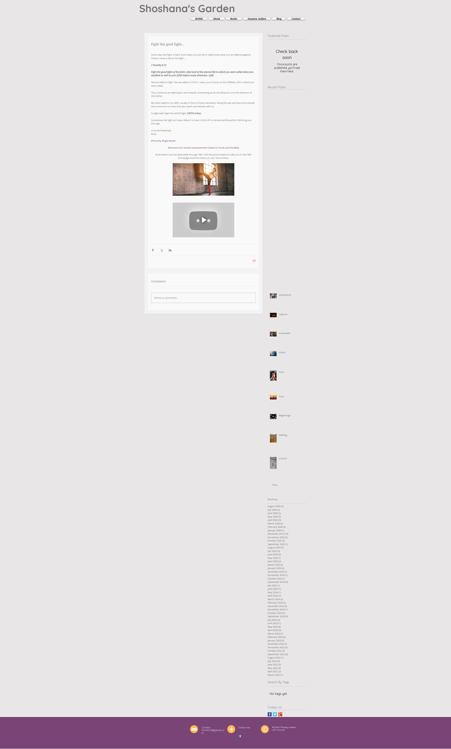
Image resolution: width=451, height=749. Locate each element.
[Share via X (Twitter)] (161, 250)
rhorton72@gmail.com (213, 731)
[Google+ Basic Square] (280, 714)
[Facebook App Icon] (240, 736)
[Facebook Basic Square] (270, 714)
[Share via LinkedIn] (170, 250)
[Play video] (203, 220)
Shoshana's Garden (187, 8)
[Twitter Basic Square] (275, 714)
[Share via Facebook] (153, 250)
